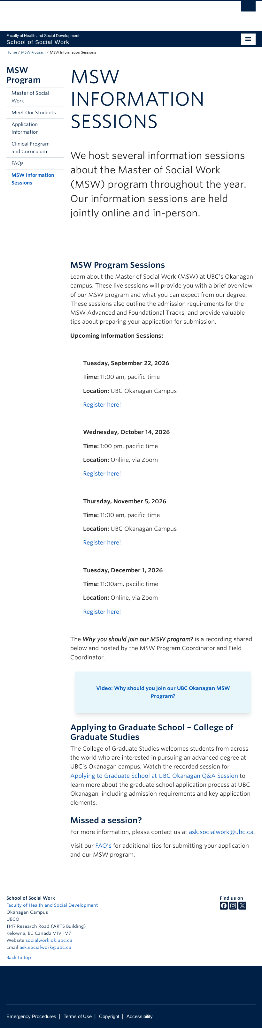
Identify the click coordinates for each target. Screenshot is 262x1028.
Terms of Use (78, 1016)
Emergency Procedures (31, 1016)
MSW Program (33, 52)
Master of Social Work (30, 97)
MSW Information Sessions (33, 179)
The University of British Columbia (112, 13)
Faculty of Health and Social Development (52, 905)
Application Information (25, 128)
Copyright (109, 1016)
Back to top (19, 957)
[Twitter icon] (242, 908)
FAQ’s (103, 845)
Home (11, 52)
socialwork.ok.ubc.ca (49, 940)
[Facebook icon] (224, 908)
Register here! (102, 404)
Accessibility (140, 1016)
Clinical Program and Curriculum (31, 147)
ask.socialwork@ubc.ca (221, 832)
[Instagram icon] (233, 908)
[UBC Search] (248, 8)
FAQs (18, 163)
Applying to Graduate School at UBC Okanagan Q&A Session (154, 775)
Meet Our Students (34, 113)
